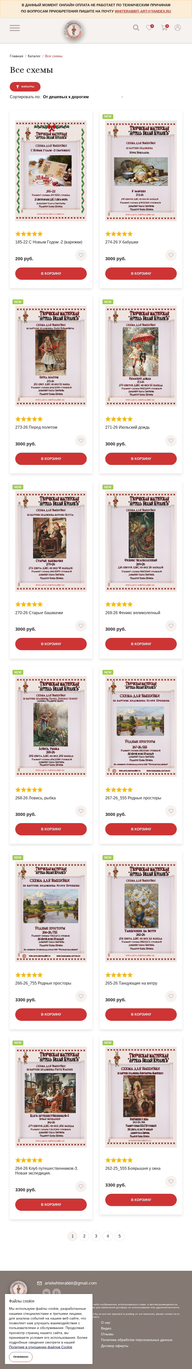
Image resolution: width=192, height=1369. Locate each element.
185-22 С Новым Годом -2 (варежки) (48, 242)
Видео (106, 1328)
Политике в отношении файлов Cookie (40, 1347)
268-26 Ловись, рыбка (35, 798)
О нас (105, 1323)
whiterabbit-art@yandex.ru (143, 11)
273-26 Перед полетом (36, 427)
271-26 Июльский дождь (127, 427)
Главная (16, 56)
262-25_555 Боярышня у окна (132, 1168)
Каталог (34, 56)
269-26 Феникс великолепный (132, 613)
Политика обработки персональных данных (136, 1340)
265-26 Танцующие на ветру (131, 983)
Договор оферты (114, 1346)
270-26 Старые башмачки (39, 613)
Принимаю (20, 1357)
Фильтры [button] (27, 86)
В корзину (51, 273)
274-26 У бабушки (121, 242)
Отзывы (107, 1334)
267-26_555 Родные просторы (133, 798)
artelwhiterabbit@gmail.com (71, 1283)
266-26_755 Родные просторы (43, 983)
